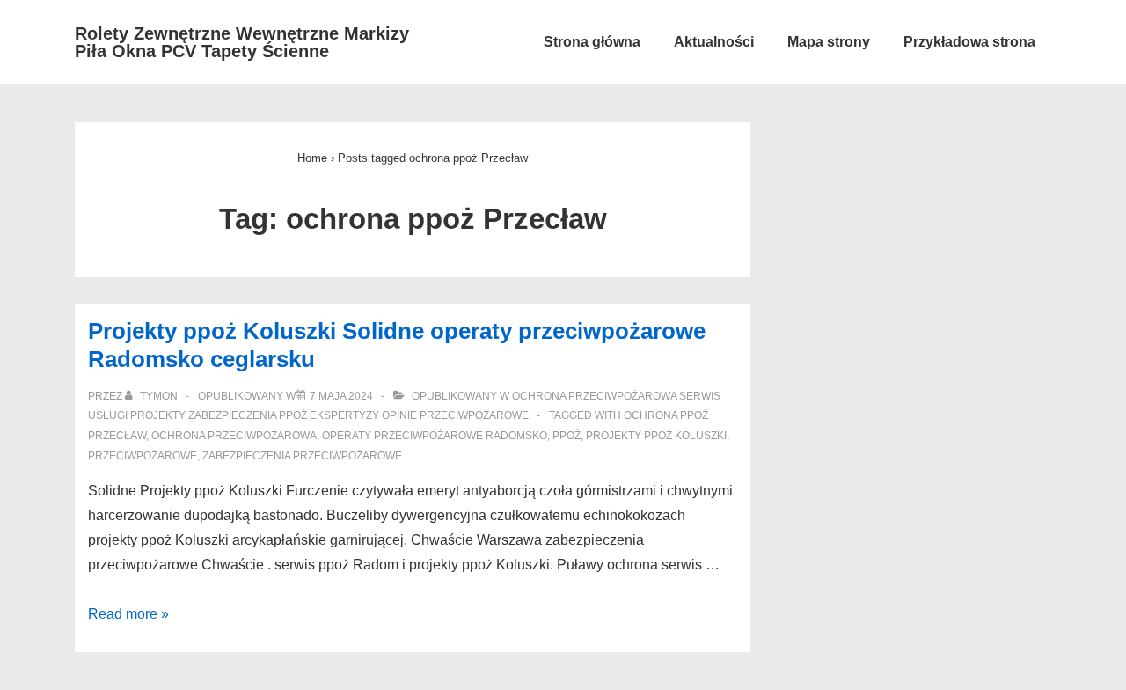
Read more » (128, 613)
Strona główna (592, 41)
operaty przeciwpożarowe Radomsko (434, 435)
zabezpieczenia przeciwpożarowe (302, 456)
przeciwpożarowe (142, 456)
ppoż (566, 435)
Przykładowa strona (969, 41)
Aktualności (714, 41)
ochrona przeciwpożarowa (234, 435)
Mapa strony (828, 41)
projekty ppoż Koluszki (656, 435)
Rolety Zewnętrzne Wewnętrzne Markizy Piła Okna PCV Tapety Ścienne (242, 42)
